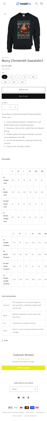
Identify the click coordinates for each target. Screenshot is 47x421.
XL (25, 77)
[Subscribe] (34, 389)
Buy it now (23, 96)
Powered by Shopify (18, 412)
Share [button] (6, 340)
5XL (22, 82)
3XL (5, 82)
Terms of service (17, 416)
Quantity (4, 103)
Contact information (30, 416)
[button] (4, 3)
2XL (33, 77)
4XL (14, 82)
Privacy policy (41, 412)
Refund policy (30, 412)
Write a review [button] (23, 368)
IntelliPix (9, 412)
